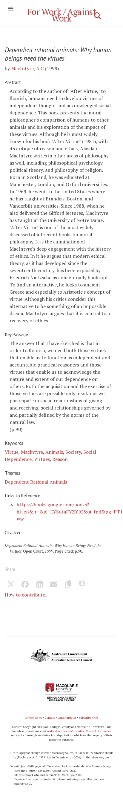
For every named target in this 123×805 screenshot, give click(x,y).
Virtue (12, 452)
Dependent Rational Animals (36, 482)
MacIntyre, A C (27, 68)
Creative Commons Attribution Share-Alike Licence (78, 731)
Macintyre (32, 452)
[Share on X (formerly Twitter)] (11, 585)
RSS (95, 718)
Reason (60, 459)
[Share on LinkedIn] (39, 585)
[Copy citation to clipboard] (68, 585)
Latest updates (67, 718)
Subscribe (85, 718)
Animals (54, 452)
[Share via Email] (54, 585)
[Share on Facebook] (25, 585)
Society (73, 452)
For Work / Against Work (61, 15)
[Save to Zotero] (82, 585)
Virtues (42, 459)
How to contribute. (25, 594)
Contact (50, 718)
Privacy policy (33, 718)
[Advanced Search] (97, 15)
